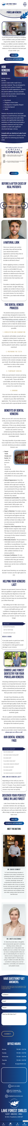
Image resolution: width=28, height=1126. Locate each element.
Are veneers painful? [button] (8, 770)
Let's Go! (14, 173)
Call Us (14, 55)
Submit (7, 1034)
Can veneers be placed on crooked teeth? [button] (12, 773)
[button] (25, 4)
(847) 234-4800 (15, 1086)
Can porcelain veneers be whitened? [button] (11, 764)
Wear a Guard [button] (6, 623)
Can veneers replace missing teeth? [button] (11, 754)
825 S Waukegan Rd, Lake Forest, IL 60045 (15, 1091)
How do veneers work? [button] (8, 751)
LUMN (19, 1117)
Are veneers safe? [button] (7, 758)
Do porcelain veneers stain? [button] (9, 761)
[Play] (14, 28)
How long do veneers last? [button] (9, 748)
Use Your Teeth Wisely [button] (8, 629)
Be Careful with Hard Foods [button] (9, 632)
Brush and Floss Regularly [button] (9, 626)
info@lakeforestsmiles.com (15, 1096)
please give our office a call (13, 732)
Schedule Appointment (14, 59)
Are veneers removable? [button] (9, 767)
